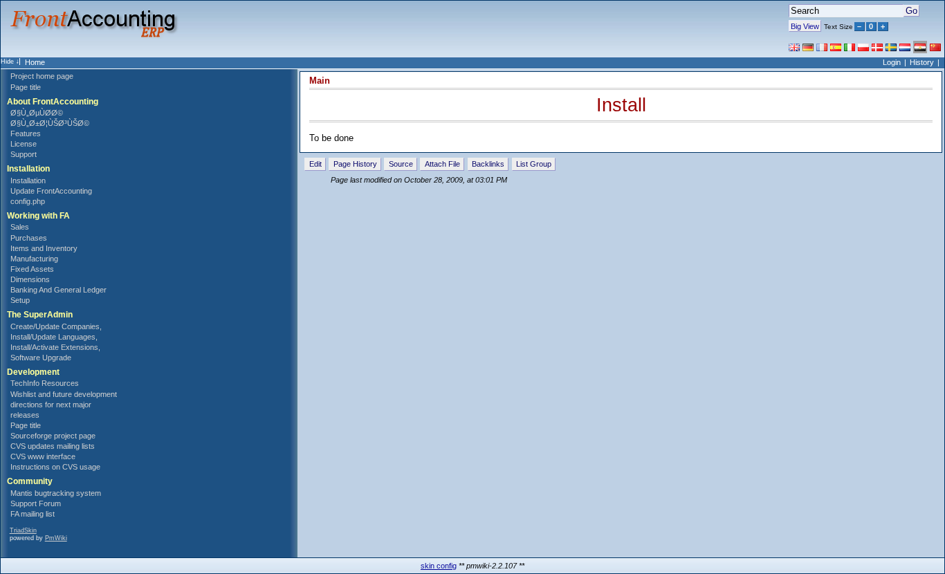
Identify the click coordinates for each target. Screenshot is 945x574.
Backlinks (488, 164)
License (23, 144)
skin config (439, 566)
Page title (25, 87)
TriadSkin (23, 530)
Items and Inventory (43, 248)
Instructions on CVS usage (55, 467)
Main (319, 80)
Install (621, 104)
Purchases (28, 238)
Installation (28, 180)
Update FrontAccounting (51, 191)
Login (892, 62)
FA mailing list (32, 514)
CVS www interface (42, 456)
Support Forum (35, 503)
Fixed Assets (32, 269)
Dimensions (30, 279)
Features (25, 133)
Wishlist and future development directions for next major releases (63, 404)
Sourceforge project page (52, 436)
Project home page (41, 76)
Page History (355, 164)
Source (401, 164)
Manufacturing (34, 258)
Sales (19, 227)
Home (35, 62)
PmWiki (56, 538)
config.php (27, 201)
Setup (20, 300)
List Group (533, 164)
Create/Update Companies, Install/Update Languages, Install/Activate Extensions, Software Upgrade (56, 342)
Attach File (442, 164)
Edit (315, 164)
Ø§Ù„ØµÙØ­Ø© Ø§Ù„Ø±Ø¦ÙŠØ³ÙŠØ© (49, 118)
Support (23, 154)
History (922, 62)
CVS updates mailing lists (52, 446)
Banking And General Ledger (58, 290)
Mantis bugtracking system (55, 493)
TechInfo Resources (44, 383)
